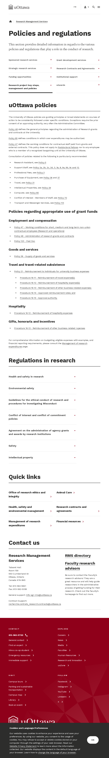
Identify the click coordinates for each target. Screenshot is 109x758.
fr (75, 7)
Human (67, 655)
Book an (15, 705)
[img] (19, 7)
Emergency (19, 655)
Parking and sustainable (20, 688)
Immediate (18, 660)
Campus (16, 681)
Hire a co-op (19, 650)
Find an (16, 645)
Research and (70, 660)
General (16, 640)
